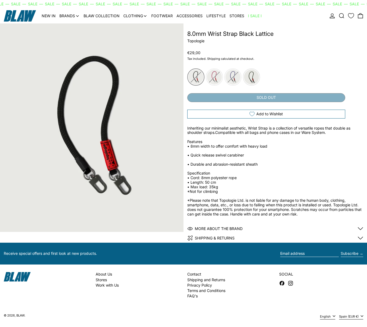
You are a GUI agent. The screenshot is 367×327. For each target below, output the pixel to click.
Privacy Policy (199, 285)
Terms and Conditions (206, 290)
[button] (341, 15)
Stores (101, 279)
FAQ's (192, 296)
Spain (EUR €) (349, 316)
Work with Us (107, 285)
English (326, 316)
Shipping (213, 59)
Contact (194, 274)
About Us (104, 274)
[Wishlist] (351, 15)
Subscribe (349, 253)
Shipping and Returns (206, 279)
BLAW (20, 315)
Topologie (195, 41)
